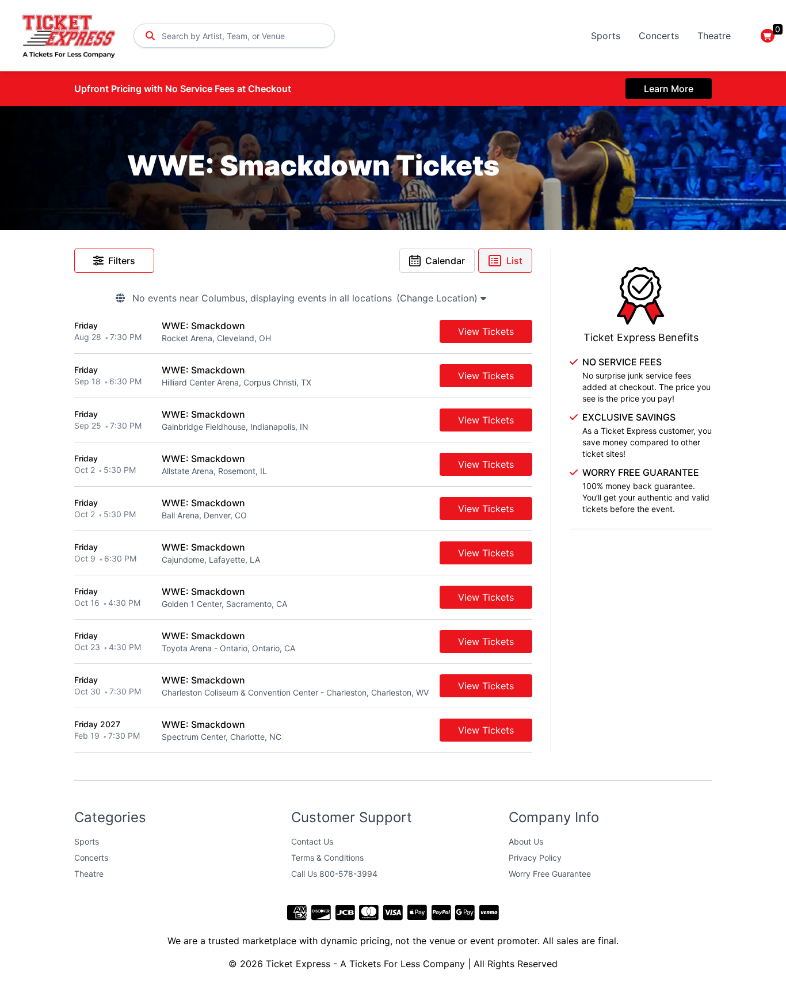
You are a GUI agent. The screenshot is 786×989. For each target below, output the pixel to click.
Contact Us (312, 841)
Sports (605, 35)
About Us (526, 841)
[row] (303, 332)
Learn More (668, 88)
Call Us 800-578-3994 (334, 874)
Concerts (659, 35)
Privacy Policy (535, 857)
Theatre (714, 35)
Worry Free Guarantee (550, 874)
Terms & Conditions (327, 857)
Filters (121, 260)
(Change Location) (438, 298)
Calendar (445, 260)
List (514, 260)
